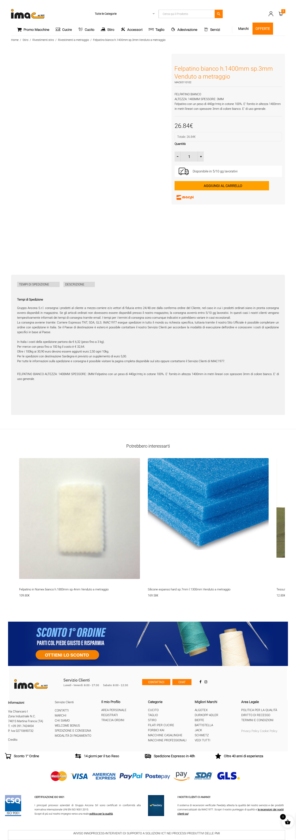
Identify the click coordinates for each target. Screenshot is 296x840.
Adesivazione (187, 30)
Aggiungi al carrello (223, 186)
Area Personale (113, 710)
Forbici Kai (156, 730)
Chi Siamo (62, 720)
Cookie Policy (268, 731)
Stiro (110, 30)
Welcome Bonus (67, 725)
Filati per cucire (161, 725)
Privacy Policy (250, 731)
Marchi (60, 715)
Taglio (160, 30)
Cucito (89, 30)
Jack (198, 730)
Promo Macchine (36, 30)
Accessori (135, 30)
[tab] (38, 284)
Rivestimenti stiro (43, 39)
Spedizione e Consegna (73, 730)
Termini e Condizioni (257, 720)
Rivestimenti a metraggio (73, 39)
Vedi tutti (202, 740)
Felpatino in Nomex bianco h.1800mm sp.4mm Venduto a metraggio (64, 589)
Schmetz (202, 735)
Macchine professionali (167, 740)
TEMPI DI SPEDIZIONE (34, 284)
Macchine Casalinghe (165, 735)
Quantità (180, 144)
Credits (13, 739)
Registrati (109, 715)
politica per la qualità (101, 813)
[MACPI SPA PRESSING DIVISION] (205, 197)
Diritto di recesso (255, 715)
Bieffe (199, 720)
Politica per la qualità (259, 710)
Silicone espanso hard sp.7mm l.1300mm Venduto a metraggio (189, 589)
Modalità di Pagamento (73, 735)
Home (15, 39)
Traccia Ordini (112, 720)
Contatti (62, 710)
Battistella (204, 725)
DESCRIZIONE (74, 284)
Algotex (201, 710)
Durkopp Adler (206, 715)
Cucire (67, 30)
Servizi (215, 30)
